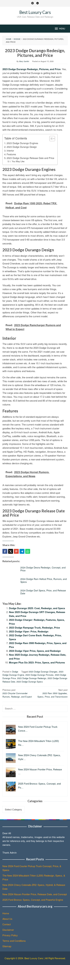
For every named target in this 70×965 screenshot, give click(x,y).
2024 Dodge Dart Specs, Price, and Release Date (43, 592)
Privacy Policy (10, 935)
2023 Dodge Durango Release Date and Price (30, 158)
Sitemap (6, 946)
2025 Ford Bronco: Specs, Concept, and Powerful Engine (32, 899)
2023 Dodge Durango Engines (22, 143)
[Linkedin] (37, 3)
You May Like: (18, 161)
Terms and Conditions (14, 940)
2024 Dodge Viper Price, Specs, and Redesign (35, 651)
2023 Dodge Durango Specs (29, 681)
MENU (62, 28)
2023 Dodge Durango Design (22, 146)
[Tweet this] (10, 551)
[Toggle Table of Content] (50, 138)
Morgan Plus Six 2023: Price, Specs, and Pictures (37, 662)
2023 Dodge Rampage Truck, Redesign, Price (34, 627)
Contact (6, 924)
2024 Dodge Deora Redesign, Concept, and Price (43, 569)
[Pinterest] (32, 3)
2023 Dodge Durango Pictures (39, 674)
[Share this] (4, 551)
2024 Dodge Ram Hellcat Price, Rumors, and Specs (43, 580)
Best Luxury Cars (35, 12)
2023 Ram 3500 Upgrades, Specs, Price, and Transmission (52, 693)
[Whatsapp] (27, 551)
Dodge (15, 671)
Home (5, 913)
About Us (7, 918)
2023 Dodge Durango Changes (43, 671)
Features (11, 154)
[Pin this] (16, 551)
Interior (10, 150)
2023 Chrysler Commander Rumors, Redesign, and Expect (17, 693)
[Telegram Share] (22, 551)
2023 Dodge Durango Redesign (31, 678)
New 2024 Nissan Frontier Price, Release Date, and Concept (34, 894)
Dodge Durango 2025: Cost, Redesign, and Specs (37, 608)
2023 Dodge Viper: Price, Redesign (28, 631)
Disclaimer (8, 929)
